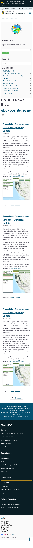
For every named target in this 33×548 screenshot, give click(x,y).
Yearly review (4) (8, 93)
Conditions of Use (7, 525)
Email (4, 48)
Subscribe (5, 52)
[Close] (31, 1)
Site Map (4, 529)
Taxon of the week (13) (10, 91)
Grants (3, 461)
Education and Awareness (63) (13, 76)
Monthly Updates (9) (9, 81)
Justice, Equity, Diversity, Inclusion (12, 433)
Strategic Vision (6, 443)
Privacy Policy (5, 527)
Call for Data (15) (8, 71)
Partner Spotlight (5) (9, 83)
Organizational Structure (9, 440)
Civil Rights (4, 523)
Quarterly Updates (15, 205)
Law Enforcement (7, 437)
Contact (30, 8)
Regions (3, 493)
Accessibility (7, 521)
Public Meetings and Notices (10, 465)
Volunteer (4, 471)
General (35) (7, 78)
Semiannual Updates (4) (10, 88)
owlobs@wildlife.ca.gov (17, 176)
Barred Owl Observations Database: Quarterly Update (16, 127)
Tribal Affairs (5, 447)
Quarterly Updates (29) (10, 86)
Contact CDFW (5, 483)
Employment (5, 458)
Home (2, 18)
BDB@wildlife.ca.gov (22, 417)
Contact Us (4, 531)
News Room (5, 486)
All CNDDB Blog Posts (16, 110)
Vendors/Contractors (8, 468)
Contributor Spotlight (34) (11, 73)
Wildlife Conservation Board (15, 507)
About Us (24, 8)
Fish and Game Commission (14, 504)
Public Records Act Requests (10, 489)
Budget (3, 430)
